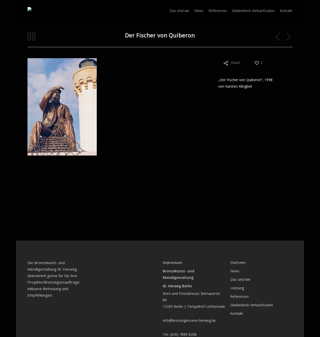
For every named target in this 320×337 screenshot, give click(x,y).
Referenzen (239, 296)
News (235, 271)
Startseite (238, 262)
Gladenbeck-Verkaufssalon (251, 305)
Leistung (237, 288)
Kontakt (236, 313)
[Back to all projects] (31, 36)
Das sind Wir (240, 279)
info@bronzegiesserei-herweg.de (189, 320)
